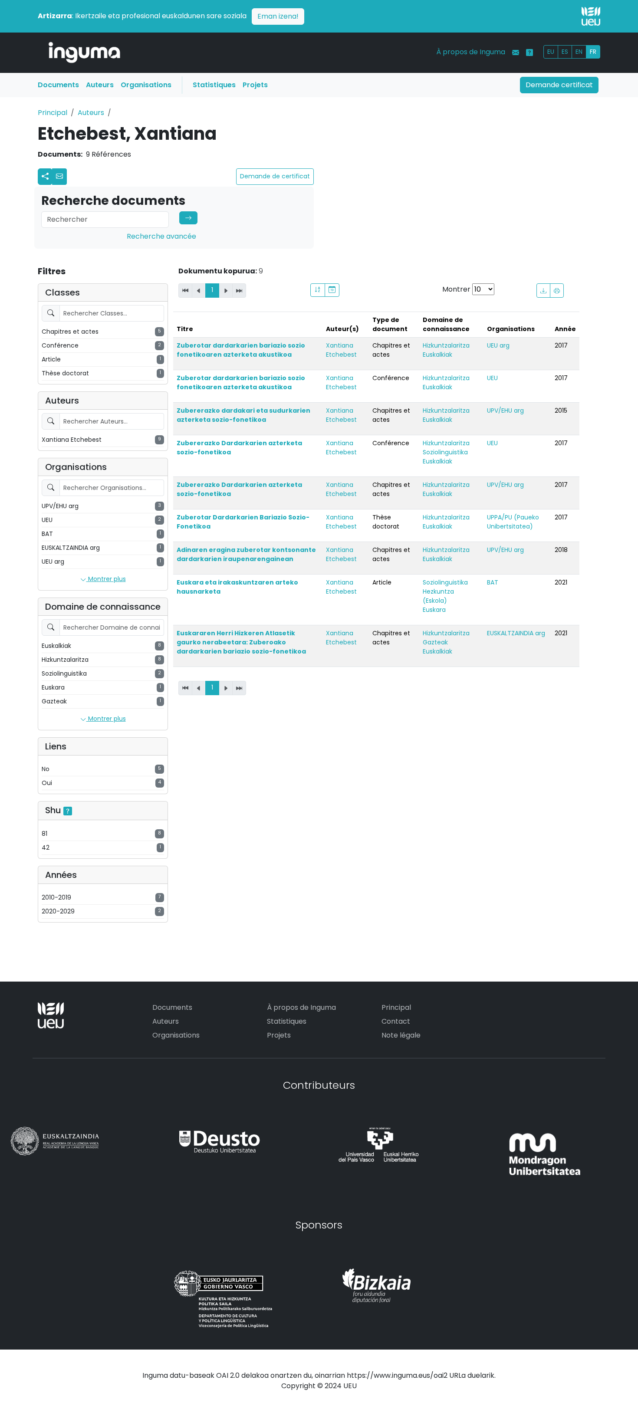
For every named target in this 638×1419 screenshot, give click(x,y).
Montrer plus (106, 579)
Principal (52, 113)
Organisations (146, 85)
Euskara (434, 609)
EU (550, 51)
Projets (255, 85)
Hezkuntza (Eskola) (438, 596)
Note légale (401, 1035)
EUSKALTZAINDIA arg (516, 633)
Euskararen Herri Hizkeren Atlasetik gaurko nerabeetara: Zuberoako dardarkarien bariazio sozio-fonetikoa (241, 642)
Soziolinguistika (445, 452)
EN (579, 51)
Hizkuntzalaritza (446, 345)
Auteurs (100, 85)
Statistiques (214, 85)
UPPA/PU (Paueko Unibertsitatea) (513, 522)
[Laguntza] (529, 52)
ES (565, 51)
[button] (59, 176)
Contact (395, 1021)
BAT (492, 582)
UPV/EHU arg (505, 410)
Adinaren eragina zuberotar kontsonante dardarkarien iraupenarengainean (246, 554)
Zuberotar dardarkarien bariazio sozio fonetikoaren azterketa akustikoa (241, 350)
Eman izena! (278, 16)
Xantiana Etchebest (341, 350)
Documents (58, 85)
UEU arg (498, 345)
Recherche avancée (161, 236)
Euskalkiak (437, 354)
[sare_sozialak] (45, 176)
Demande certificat (559, 85)
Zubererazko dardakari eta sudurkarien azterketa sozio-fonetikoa (243, 415)
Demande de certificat (275, 176)
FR (593, 51)
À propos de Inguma (470, 52)
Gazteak (435, 642)
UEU (492, 378)
